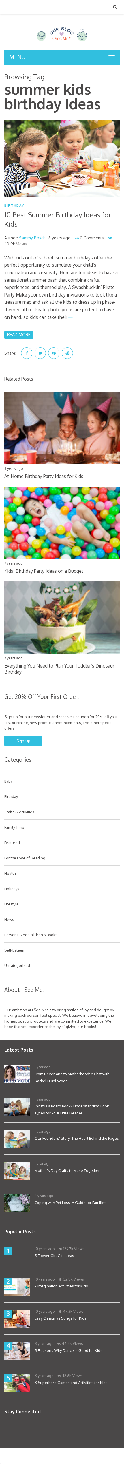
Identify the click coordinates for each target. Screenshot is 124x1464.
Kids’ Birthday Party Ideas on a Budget (43, 571)
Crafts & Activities (19, 812)
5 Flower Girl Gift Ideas (54, 1255)
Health (10, 873)
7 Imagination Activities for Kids (61, 1286)
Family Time (14, 827)
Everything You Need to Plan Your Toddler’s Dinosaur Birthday (59, 669)
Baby (8, 781)
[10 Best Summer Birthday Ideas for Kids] (62, 158)
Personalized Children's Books (30, 934)
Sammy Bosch (32, 237)
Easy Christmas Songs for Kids (61, 1318)
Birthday (14, 205)
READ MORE (19, 334)
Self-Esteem (14, 950)
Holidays (11, 888)
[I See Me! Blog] (62, 42)
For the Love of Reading (24, 858)
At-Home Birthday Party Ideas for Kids (43, 476)
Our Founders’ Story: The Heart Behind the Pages (77, 1138)
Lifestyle (11, 904)
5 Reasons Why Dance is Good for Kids (68, 1350)
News (9, 919)
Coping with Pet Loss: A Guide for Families (70, 1202)
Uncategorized (17, 965)
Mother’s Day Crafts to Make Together (67, 1170)
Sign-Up (23, 741)
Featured (12, 842)
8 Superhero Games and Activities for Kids (71, 1382)
